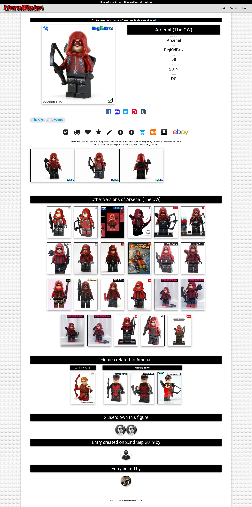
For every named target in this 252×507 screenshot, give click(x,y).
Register (234, 8)
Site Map (126, 496)
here (157, 20)
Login (223, 8)
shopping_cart (142, 132)
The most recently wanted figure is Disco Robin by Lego (126, 2)
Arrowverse (55, 120)
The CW (37, 120)
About (244, 8)
